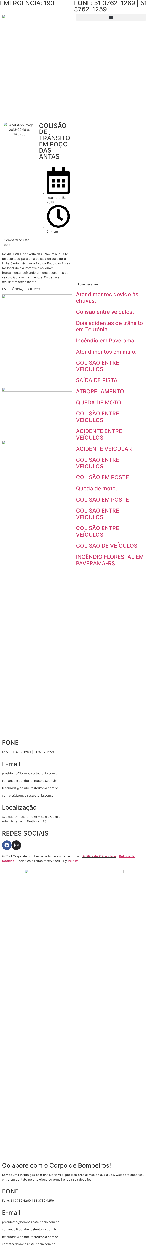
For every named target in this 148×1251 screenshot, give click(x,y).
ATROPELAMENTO (100, 391)
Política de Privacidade (99, 856)
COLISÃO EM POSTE (102, 477)
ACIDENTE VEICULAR (104, 449)
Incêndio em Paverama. (106, 340)
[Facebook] (7, 845)
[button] (111, 17)
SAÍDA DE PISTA (97, 380)
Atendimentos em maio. (106, 351)
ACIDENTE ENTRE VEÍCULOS (99, 434)
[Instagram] (16, 845)
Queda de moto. (96, 488)
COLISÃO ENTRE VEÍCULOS (97, 366)
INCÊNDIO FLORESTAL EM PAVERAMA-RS (110, 560)
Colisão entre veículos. (105, 312)
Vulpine (73, 861)
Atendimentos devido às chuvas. (107, 297)
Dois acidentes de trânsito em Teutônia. (109, 326)
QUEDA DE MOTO (98, 402)
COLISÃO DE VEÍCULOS (106, 545)
